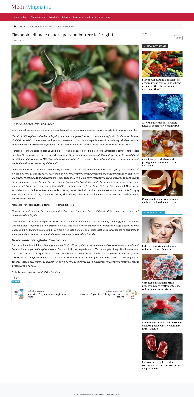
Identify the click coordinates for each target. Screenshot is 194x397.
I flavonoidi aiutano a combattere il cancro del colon (48, 205)
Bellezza (65, 17)
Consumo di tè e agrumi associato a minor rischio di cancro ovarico (161, 200)
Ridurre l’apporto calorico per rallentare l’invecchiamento (159, 248)
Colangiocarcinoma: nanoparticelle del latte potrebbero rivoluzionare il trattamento (162, 325)
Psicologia (54, 17)
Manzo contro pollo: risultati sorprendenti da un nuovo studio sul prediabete (161, 365)
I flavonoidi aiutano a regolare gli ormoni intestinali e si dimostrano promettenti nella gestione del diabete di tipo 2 (161, 84)
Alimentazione (38, 17)
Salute (24, 17)
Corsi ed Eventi (102, 17)
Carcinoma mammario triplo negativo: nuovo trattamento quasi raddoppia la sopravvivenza (161, 286)
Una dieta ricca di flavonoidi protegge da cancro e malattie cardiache (159, 162)
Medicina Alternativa (82, 17)
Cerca (144, 33)
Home (16, 17)
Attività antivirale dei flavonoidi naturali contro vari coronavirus (160, 124)
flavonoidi (16, 282)
